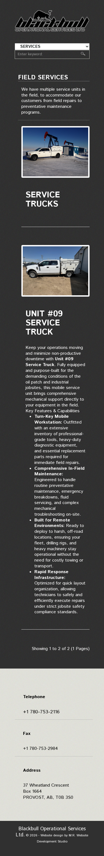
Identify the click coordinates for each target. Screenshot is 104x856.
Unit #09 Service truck (44, 323)
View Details (55, 155)
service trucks (43, 199)
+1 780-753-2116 (41, 712)
